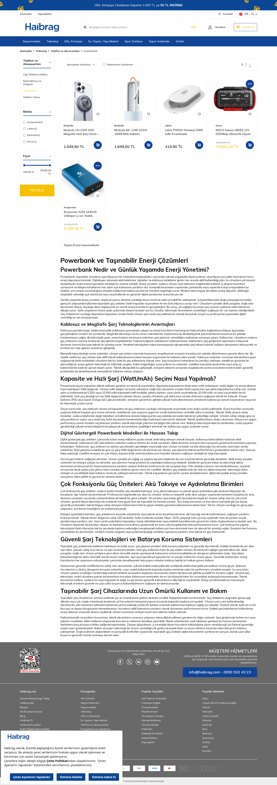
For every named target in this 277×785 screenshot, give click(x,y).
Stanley (206, 720)
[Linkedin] (138, 662)
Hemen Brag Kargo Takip (35, 698)
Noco (32, 141)
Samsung (208, 737)
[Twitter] (129, 662)
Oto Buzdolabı (150, 724)
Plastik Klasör (150, 711)
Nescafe (207, 711)
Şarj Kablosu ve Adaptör (32, 82)
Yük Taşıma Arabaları (154, 698)
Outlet (180, 41)
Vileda (206, 707)
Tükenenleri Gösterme (120, 64)
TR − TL (249, 14)
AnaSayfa (26, 13)
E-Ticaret (126, 781)
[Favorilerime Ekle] (98, 114)
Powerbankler (150, 707)
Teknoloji (52, 41)
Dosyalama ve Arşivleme (95, 729)
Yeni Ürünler (88, 698)
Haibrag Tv (26, 720)
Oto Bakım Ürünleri (153, 716)
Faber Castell (210, 716)
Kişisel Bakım (149, 737)
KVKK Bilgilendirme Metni (35, 729)
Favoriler (228, 13)
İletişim (24, 707)
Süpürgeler (148, 742)
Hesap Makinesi (151, 720)
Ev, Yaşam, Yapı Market (103, 41)
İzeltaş (206, 742)
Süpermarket (31, 41)
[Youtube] (157, 662)
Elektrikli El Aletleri (152, 733)
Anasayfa (26, 50)
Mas (204, 729)
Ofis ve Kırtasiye (90, 716)
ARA (194, 27)
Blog (22, 716)
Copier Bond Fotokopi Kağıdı (219, 702)
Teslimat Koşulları (30, 724)
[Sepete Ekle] (98, 145)
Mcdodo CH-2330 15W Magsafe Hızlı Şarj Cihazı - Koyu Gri (81, 132)
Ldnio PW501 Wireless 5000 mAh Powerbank (184, 132)
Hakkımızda (27, 702)
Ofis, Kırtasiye (73, 41)
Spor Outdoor (134, 41)
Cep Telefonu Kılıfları (35, 74)
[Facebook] (120, 662)
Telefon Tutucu (31, 97)
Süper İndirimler (159, 41)
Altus (205, 698)
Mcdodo (33, 135)
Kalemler (147, 729)
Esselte (206, 750)
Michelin (207, 733)
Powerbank (30, 90)
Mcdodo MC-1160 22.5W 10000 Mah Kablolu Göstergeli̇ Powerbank (130, 132)
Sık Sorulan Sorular (31, 711)
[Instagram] (148, 662)
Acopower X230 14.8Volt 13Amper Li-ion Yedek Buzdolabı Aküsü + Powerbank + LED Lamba (80, 214)
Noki (205, 746)
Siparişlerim (45, 13)
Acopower (35, 122)
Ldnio (32, 128)
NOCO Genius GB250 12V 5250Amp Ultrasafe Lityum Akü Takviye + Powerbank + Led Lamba (234, 132)
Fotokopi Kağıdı (151, 702)
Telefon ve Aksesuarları (65, 50)
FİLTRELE (37, 190)
